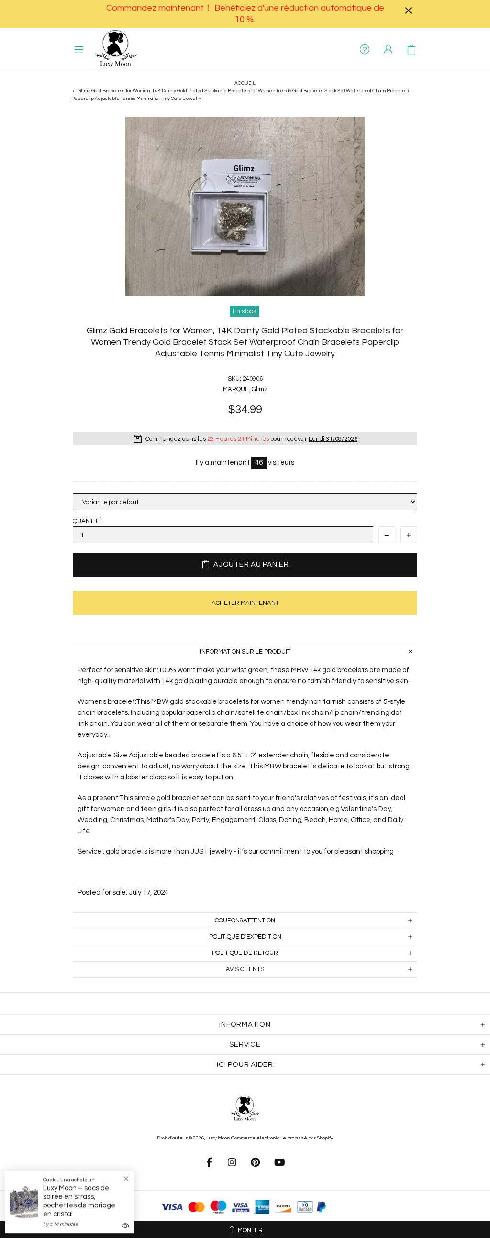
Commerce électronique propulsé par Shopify (282, 1138)
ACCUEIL (245, 83)
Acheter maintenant (245, 603)
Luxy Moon (116, 50)
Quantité (87, 521)
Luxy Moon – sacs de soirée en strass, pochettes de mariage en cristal (79, 1200)
